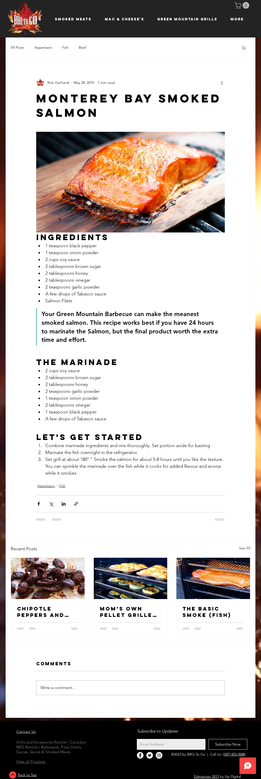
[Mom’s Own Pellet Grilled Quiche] (130, 582)
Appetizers (43, 47)
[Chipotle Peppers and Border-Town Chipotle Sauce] (48, 582)
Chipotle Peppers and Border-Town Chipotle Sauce (47, 615)
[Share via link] (76, 507)
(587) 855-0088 (234, 758)
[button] (242, 5)
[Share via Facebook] (38, 507)
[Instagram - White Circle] (159, 759)
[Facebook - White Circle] (140, 759)
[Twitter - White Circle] (149, 759)
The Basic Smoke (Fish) (206, 615)
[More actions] (222, 83)
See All (244, 551)
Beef (82, 47)
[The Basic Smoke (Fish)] (213, 582)
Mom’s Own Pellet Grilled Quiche (128, 615)
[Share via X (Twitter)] (51, 507)
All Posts (17, 47)
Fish (65, 47)
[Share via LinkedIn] (63, 507)
